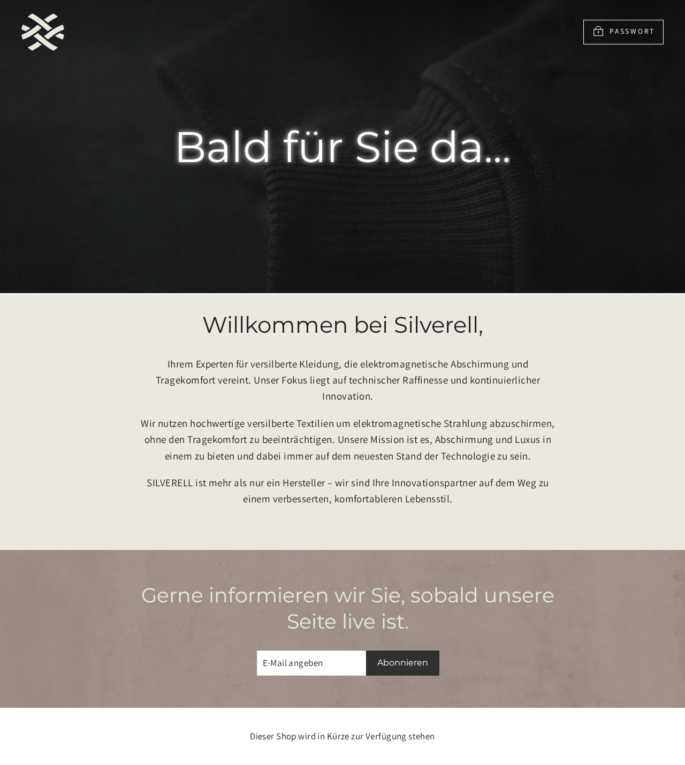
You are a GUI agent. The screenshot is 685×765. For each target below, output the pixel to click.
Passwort (632, 31)
